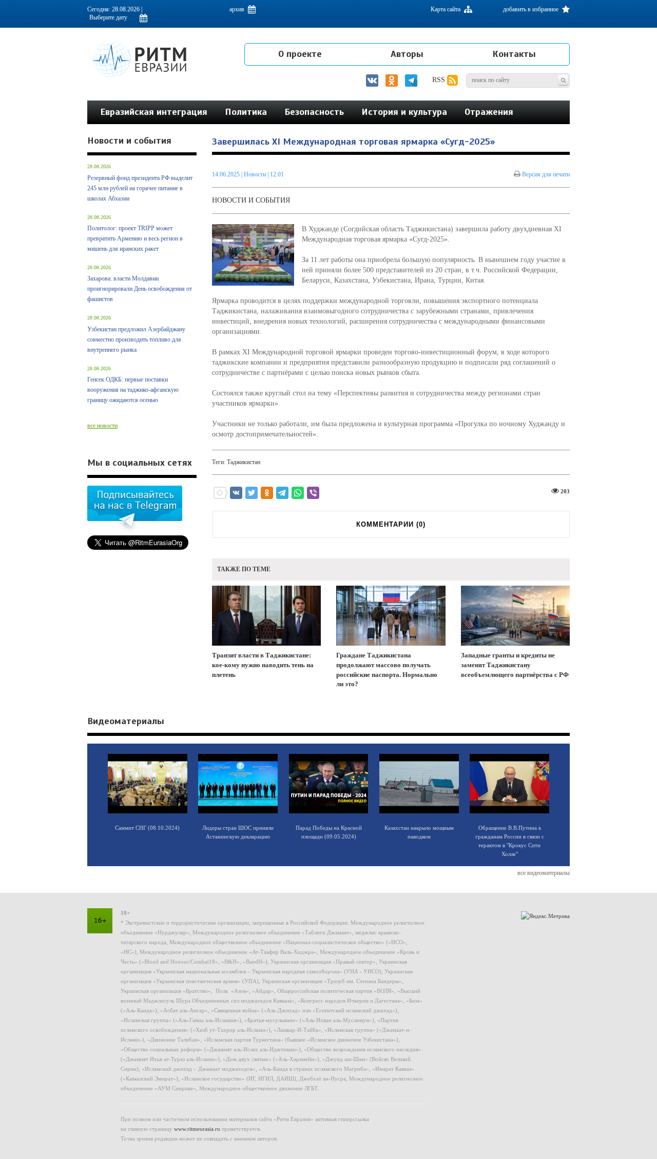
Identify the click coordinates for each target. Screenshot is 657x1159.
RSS (439, 80)
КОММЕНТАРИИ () (391, 524)
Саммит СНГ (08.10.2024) (147, 828)
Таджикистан (243, 462)
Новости (255, 174)
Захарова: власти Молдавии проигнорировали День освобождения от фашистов (139, 289)
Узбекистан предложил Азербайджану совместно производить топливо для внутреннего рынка (136, 339)
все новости (102, 425)
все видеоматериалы (543, 872)
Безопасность (314, 111)
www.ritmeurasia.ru (197, 1129)
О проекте (300, 53)
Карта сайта (446, 9)
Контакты (514, 53)
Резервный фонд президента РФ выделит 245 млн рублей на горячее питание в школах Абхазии (139, 188)
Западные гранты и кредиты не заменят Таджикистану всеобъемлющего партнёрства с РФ (515, 664)
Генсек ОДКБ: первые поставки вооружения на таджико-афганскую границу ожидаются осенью (133, 390)
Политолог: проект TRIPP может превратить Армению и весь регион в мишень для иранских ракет (135, 238)
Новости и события (251, 200)
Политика (246, 111)
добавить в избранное (531, 9)
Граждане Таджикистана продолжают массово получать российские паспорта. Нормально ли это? (386, 669)
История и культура (404, 111)
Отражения (489, 111)
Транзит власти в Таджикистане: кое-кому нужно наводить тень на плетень (263, 664)
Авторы (407, 53)
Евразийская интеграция (153, 111)
